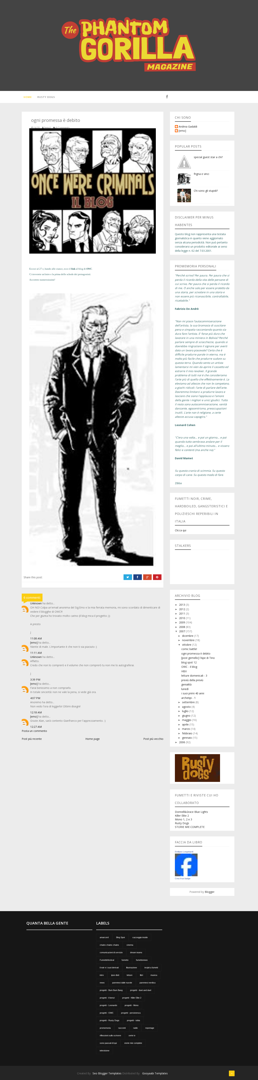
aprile (185, 724)
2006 (182, 742)
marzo (186, 729)
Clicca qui (180, 530)
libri (141, 975)
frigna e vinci (201, 174)
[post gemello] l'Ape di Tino (198, 658)
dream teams (136, 952)
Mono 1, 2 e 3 (183, 819)
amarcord (104, 937)
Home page (92, 739)
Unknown (36, 603)
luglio (185, 711)
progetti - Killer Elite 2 (131, 998)
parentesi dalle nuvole (122, 983)
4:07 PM (35, 698)
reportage (149, 1028)
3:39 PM (35, 679)
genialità (186, 684)
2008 (182, 627)
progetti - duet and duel (140, 990)
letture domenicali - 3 (194, 675)
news (102, 983)
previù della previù (192, 680)
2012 (182, 609)
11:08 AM (36, 638)
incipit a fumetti (151, 967)
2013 (182, 604)
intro (102, 975)
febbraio (187, 733)
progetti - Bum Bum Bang (111, 990)
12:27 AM (36, 726)
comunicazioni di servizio (111, 952)
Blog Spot (120, 937)
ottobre (187, 644)
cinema (130, 945)
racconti (122, 1028)
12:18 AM (36, 712)
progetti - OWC (107, 1013)
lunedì (184, 689)
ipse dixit (115, 975)
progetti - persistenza (131, 1013)
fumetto (125, 960)
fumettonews (142, 960)
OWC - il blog (189, 666)
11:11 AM (36, 653)
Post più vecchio (153, 739)
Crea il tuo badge (182, 878)
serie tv (132, 1035)
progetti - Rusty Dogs (109, 1020)
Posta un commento (34, 731)
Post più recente (32, 739)
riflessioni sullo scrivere (110, 1035)
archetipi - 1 (188, 698)
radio (135, 1028)
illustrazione (131, 967)
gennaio (187, 737)
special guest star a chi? (208, 157)
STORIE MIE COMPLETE (190, 827)
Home (28, 97)
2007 (182, 631)
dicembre (188, 636)
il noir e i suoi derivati (109, 967)
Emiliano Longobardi (184, 852)
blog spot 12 (189, 662)
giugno (186, 715)
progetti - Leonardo (108, 1005)
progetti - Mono (131, 1005)
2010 (182, 618)
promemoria (105, 1028)
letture (129, 975)
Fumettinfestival (107, 960)
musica (154, 975)
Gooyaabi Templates (155, 1073)
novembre (188, 640)
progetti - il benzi (107, 998)
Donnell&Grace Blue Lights (191, 812)
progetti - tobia (133, 1020)
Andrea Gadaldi (188, 126)
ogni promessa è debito (195, 653)
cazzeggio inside (140, 937)
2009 (182, 622)
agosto (187, 706)
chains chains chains (109, 945)
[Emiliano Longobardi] (186, 864)
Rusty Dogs (46, 97)
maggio (187, 720)
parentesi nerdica (147, 983)
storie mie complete (133, 1043)
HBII (184, 671)
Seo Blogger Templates (107, 1073)
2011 (182, 613)
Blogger (209, 892)
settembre (188, 702)
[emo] (34, 642)
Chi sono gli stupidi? (206, 190)
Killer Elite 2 (182, 815)
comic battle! (189, 649)
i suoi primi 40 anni (192, 693)
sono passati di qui (108, 1043)
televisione (104, 1050)
